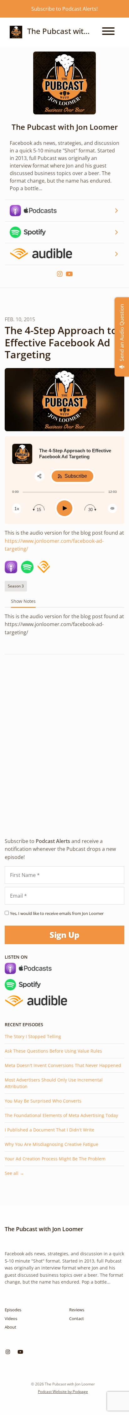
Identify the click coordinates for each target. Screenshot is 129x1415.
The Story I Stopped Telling (33, 1036)
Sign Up (64, 934)
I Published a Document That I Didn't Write (49, 1130)
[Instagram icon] (8, 1351)
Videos (11, 1318)
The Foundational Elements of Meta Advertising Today (61, 1115)
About (10, 1327)
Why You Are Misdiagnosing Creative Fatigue (51, 1144)
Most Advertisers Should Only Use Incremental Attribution (54, 1083)
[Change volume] (112, 508)
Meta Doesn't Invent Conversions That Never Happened (63, 1065)
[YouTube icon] (20, 1351)
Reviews (76, 1310)
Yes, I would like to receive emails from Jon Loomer (57, 913)
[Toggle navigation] (108, 32)
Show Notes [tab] (23, 601)
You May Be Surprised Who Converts (43, 1101)
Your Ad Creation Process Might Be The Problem (55, 1159)
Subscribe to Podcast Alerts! (64, 8)
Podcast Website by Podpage (63, 1391)
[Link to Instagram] (60, 274)
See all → (14, 1173)
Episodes (13, 1310)
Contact (76, 1318)
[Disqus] (64, 740)
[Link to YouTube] (69, 274)
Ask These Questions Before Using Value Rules (53, 1051)
